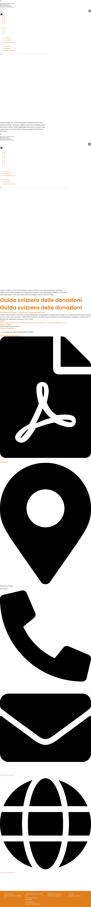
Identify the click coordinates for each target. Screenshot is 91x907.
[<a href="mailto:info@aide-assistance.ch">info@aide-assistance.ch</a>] (45, 773)
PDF (1, 459)
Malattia (55, 322)
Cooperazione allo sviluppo (21, 322)
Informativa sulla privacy (75, 895)
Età (1, 322)
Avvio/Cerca (7, 38)
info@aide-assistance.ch (7, 775)
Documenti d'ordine (9, 42)
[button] (23, 14)
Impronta (71, 894)
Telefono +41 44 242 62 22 (54, 895)
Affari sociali (62, 322)
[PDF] (45, 457)
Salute (31, 322)
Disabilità (10, 322)
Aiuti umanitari (38, 322)
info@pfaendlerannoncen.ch (54, 894)
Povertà (5, 322)
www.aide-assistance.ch (7, 872)
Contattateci (7, 40)
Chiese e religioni (48, 322)
